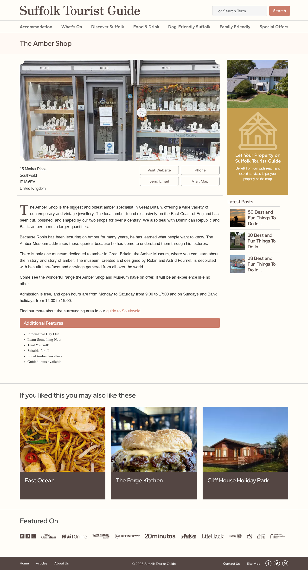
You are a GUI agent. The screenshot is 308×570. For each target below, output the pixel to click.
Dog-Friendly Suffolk (189, 26)
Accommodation (36, 26)
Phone (200, 170)
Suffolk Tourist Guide (160, 564)
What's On (71, 26)
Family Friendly (235, 26)
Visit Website (159, 170)
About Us (61, 563)
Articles (41, 563)
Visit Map (200, 181)
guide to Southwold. (123, 311)
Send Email (159, 181)
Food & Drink (146, 26)
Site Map (254, 564)
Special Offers (274, 26)
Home (24, 563)
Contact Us (231, 564)
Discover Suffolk (107, 26)
